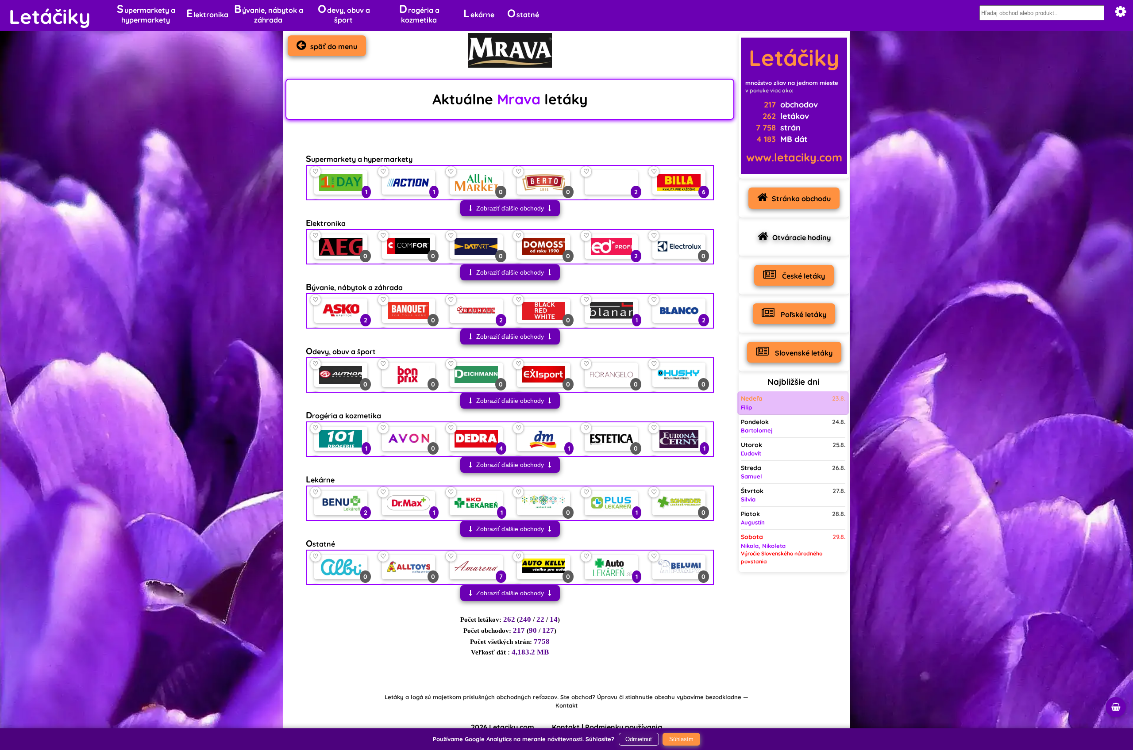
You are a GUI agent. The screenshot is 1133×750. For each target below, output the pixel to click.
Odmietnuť (638, 739)
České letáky (802, 276)
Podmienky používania (623, 727)
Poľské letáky (802, 314)
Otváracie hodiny (801, 237)
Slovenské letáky (802, 352)
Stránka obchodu (801, 198)
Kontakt (566, 705)
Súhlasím (681, 739)
